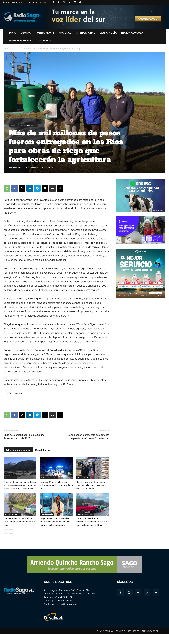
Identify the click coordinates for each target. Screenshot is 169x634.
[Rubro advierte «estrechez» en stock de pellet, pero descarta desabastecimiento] (92, 468)
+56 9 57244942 (65, 600)
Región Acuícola (132, 32)
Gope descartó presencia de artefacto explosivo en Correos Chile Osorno (88, 436)
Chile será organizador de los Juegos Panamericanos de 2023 (24, 436)
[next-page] (11, 531)
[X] (74, 2)
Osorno (26, 32)
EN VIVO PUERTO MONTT (127, 631)
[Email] (45, 188)
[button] (53, 2)
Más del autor (43, 450)
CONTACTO (42, 40)
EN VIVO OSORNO (105, 631)
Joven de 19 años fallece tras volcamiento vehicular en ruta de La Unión (56, 485)
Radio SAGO (18, 167)
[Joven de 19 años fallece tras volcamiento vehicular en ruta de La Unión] (56, 468)
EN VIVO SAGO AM (150, 631)
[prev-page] (6, 531)
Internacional (85, 32)
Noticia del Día (11, 478)
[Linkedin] (29, 188)
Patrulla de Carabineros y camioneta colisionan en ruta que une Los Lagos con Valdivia (91, 521)
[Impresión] (52, 188)
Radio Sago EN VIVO (37, 2)
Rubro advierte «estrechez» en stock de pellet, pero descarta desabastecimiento (90, 485)
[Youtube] (80, 2)
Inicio (6, 48)
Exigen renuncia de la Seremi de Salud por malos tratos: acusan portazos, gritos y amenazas (54, 521)
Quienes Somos (19, 40)
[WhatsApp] (7, 188)
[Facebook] (58, 2)
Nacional (65, 32)
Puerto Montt (45, 32)
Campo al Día (108, 32)
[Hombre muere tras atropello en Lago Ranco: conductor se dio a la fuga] (20, 504)
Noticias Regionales (28, 125)
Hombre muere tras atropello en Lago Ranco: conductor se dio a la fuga (19, 521)
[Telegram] (37, 188)
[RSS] (69, 2)
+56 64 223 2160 (64, 597)
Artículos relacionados (18, 450)
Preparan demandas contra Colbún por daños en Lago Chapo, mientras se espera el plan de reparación (20, 485)
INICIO (12, 32)
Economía (16, 48)
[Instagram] (64, 2)
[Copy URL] (60, 188)
